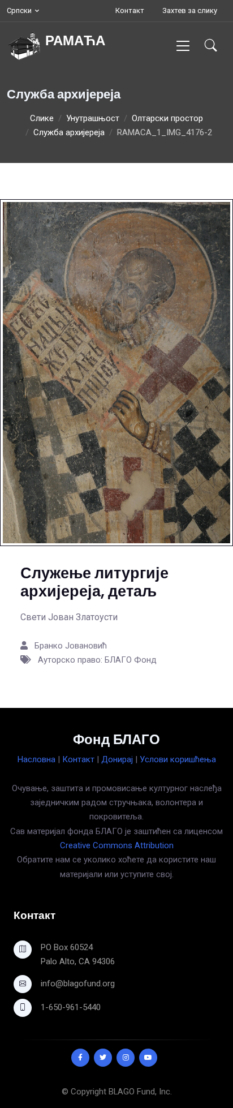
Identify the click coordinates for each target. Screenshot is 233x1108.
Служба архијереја (69, 132)
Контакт (129, 10)
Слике (42, 118)
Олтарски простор (167, 118)
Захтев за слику (189, 10)
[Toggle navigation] (183, 45)
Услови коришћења (178, 759)
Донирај (117, 759)
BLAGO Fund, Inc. (140, 1091)
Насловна (36, 759)
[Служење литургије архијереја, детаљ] (116, 372)
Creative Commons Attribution (117, 845)
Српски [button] (19, 10)
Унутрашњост (92, 118)
